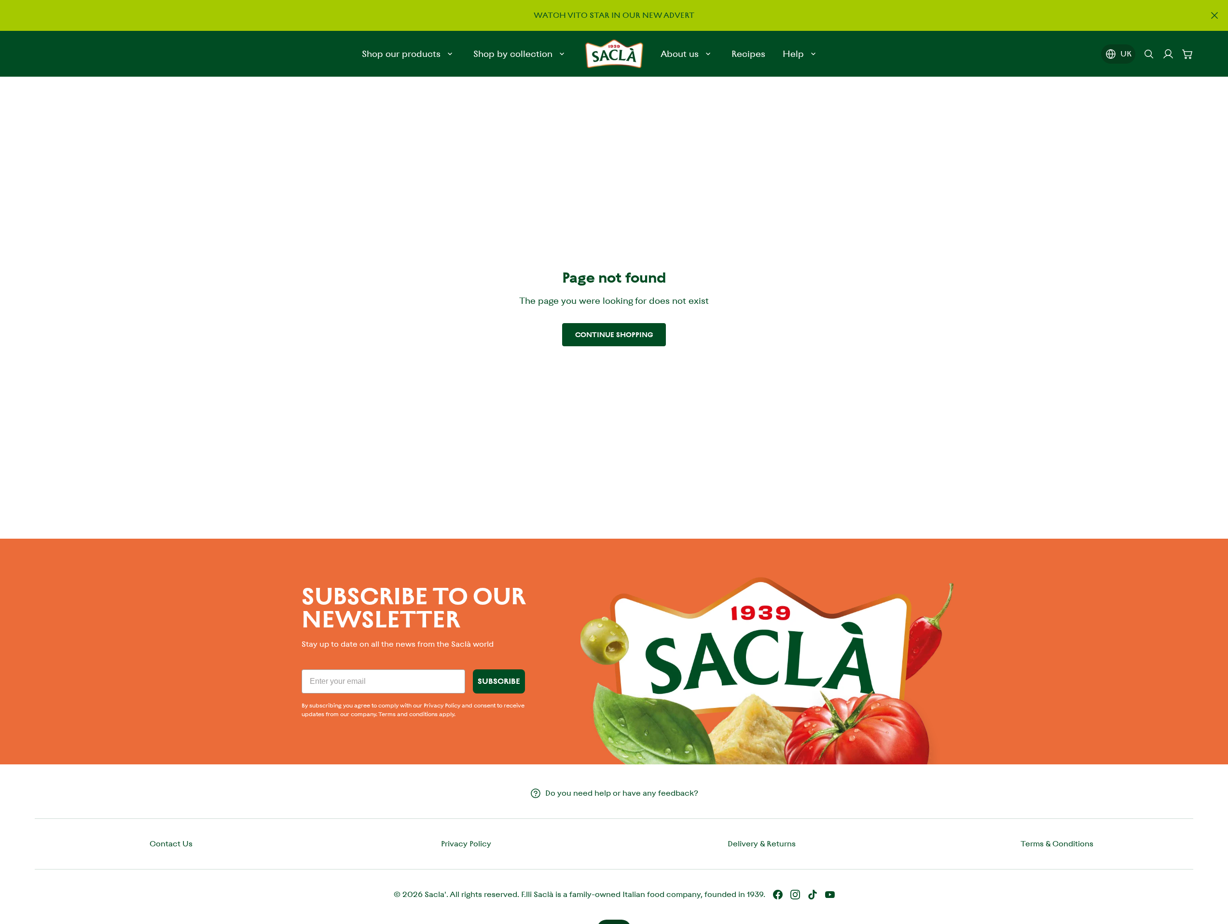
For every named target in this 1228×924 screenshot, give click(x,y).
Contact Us (171, 843)
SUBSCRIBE (499, 681)
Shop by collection (512, 54)
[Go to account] (1168, 54)
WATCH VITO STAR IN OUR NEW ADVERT (614, 15)
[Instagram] (795, 894)
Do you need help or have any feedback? (621, 793)
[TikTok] (812, 894)
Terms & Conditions (1057, 843)
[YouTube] (830, 894)
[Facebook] (778, 894)
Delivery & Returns (762, 843)
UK (1125, 53)
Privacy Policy (466, 843)
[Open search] (1149, 54)
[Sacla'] (614, 54)
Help (793, 54)
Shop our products (401, 54)
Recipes (748, 54)
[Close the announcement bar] (1214, 15)
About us (680, 54)
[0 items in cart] (1187, 54)
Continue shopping (614, 335)
